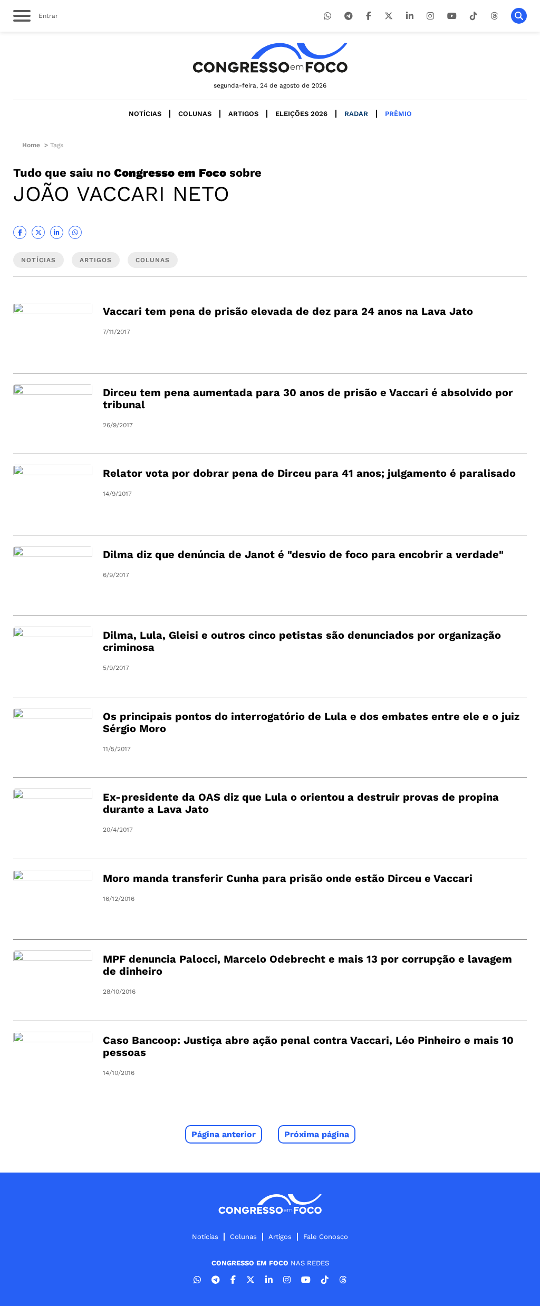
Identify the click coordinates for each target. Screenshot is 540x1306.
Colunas (194, 114)
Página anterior (223, 1134)
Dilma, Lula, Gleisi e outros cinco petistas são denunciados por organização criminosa (302, 641)
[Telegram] (348, 16)
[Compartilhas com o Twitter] (38, 232)
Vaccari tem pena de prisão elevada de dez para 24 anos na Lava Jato (288, 311)
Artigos (243, 114)
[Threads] (494, 16)
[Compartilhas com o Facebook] (19, 232)
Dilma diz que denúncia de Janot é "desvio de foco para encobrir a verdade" (303, 554)
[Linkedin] (409, 16)
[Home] (270, 57)
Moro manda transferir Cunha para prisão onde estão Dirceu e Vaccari (287, 878)
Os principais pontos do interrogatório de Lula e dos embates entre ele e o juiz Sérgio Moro (311, 722)
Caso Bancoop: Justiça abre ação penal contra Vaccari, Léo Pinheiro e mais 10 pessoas (308, 1046)
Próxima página (316, 1134)
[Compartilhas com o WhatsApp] (75, 232)
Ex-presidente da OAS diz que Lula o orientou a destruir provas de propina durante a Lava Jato (301, 803)
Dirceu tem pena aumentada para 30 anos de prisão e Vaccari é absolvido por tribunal (308, 398)
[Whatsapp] (327, 16)
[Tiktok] (473, 16)
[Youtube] (452, 16)
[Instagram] (430, 16)
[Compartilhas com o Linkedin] (56, 232)
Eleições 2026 (301, 114)
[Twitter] (388, 16)
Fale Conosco (325, 1237)
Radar (356, 114)
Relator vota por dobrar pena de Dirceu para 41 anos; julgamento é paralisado (309, 473)
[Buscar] (519, 16)
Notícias (145, 114)
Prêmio (398, 114)
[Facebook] (368, 16)
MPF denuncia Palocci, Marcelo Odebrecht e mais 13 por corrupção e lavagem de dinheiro (307, 965)
